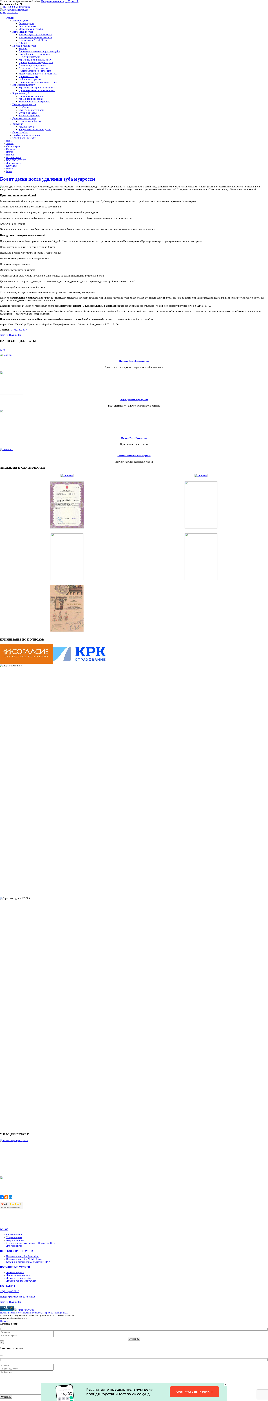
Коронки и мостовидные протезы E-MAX (28, 1262)
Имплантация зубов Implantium (22, 1256)
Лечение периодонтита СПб (21, 1281)
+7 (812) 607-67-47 (9, 1291)
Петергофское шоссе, (59, 1)
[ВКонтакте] (2, 1197)
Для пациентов (14, 1245)
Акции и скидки (15, 1240)
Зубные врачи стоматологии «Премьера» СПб (30, 1243)
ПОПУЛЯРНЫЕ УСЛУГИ (15, 1267)
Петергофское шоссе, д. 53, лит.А (17, 1296)
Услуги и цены (14, 1237)
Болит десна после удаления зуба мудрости (47, 179)
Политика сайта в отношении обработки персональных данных (34, 1312)
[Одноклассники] (6, 1197)
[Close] (1, 1355)
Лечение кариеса (15, 1272)
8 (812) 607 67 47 (9, 12)
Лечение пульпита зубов (19, 1278)
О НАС (4, 1229)
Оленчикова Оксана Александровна (134, 455)
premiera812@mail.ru (10, 335)
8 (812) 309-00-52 (9, 7)
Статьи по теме (14, 1234)
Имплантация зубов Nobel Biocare (24, 1259)
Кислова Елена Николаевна (134, 438)
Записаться (24, 7)
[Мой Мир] (10, 1197)
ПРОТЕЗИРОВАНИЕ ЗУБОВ (16, 1251)
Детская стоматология (18, 1275)
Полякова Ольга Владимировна (134, 361)
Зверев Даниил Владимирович (134, 399)
